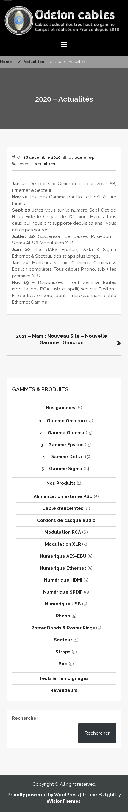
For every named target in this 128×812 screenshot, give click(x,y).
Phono (63, 616)
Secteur (63, 640)
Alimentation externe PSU (63, 496)
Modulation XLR (63, 544)
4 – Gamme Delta (62, 456)
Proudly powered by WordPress (43, 794)
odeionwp (84, 157)
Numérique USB (63, 604)
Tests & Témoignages (64, 678)
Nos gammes (60, 407)
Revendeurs (63, 690)
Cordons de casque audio (66, 520)
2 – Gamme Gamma (62, 432)
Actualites (45, 164)
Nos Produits (61, 483)
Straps (63, 652)
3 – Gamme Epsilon (62, 444)
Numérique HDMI (63, 580)
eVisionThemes (63, 801)
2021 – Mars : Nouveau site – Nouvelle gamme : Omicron (61, 339)
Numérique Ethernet (63, 568)
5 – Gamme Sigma (61, 468)
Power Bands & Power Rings (63, 628)
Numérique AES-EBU (63, 556)
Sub (63, 663)
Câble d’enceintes (62, 508)
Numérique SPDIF (63, 592)
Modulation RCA (62, 532)
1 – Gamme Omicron (62, 420)
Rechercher (25, 718)
